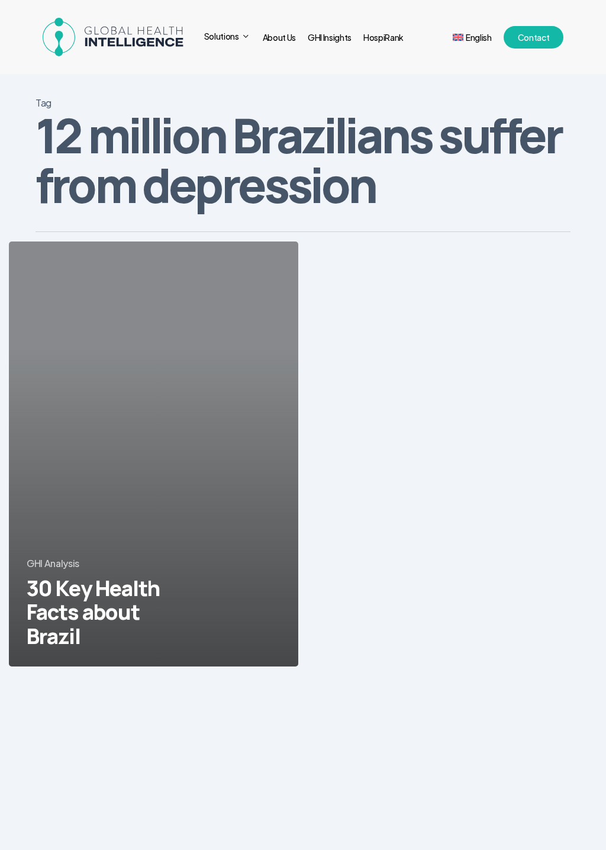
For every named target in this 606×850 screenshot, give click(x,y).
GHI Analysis (53, 563)
